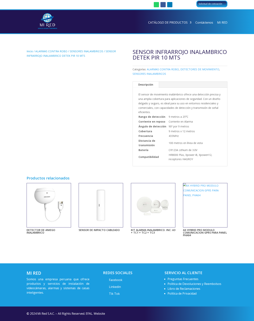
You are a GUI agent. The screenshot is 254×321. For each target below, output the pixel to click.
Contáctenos (204, 23)
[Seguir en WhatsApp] (156, 4)
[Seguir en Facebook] (163, 4)
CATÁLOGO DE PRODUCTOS (168, 23)
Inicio (30, 51)
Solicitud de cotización (210, 3)
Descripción (145, 84)
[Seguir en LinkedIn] (169, 4)
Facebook (115, 280)
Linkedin (115, 287)
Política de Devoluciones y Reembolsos (194, 284)
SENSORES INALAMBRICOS (86, 51)
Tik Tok (114, 294)
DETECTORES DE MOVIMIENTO (199, 69)
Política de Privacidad (182, 293)
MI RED (222, 23)
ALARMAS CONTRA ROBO (51, 51)
